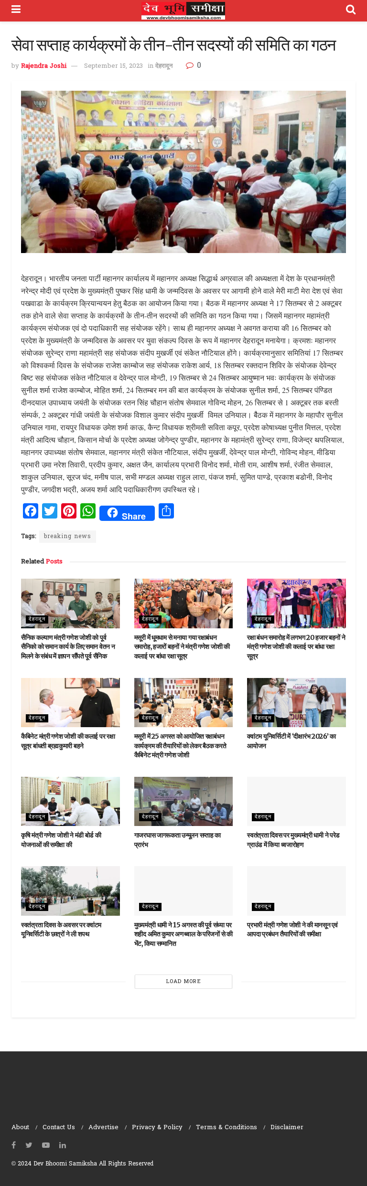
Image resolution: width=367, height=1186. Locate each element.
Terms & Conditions (226, 1127)
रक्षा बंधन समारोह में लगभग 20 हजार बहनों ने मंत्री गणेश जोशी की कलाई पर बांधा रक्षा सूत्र (296, 646)
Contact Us (59, 1127)
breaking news (67, 536)
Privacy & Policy (157, 1127)
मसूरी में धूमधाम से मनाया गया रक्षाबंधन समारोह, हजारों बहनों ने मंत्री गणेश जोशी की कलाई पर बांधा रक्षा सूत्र (182, 646)
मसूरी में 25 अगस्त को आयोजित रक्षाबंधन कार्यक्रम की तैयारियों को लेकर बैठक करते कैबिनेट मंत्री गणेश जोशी (180, 745)
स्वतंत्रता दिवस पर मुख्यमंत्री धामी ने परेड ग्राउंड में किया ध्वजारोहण (293, 840)
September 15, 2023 (113, 66)
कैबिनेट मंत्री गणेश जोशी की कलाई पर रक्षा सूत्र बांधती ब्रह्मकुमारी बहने (68, 741)
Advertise (103, 1127)
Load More (183, 981)
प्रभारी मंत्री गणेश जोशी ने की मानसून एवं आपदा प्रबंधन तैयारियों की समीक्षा (292, 930)
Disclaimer (286, 1127)
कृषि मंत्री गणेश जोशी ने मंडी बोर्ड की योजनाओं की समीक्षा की (61, 840)
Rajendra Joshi (43, 66)
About (20, 1127)
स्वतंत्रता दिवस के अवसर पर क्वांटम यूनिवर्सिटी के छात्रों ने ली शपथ (61, 930)
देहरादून (164, 66)
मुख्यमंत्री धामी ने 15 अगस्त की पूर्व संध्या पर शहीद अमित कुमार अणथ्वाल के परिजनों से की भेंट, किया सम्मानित (183, 934)
